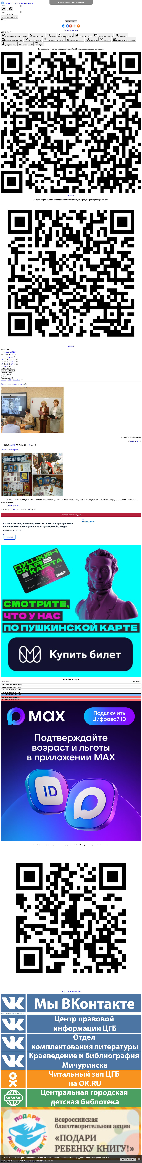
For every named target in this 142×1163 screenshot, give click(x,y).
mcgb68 (12, 445)
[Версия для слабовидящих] (3, 9)
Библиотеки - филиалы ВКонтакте (13, 1013)
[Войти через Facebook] (67, 26)
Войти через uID (71, 21)
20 (2, 364)
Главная (3, 380)
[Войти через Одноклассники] (78, 26)
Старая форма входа (71, 30)
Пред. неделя (6, 682)
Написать (9, 537)
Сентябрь (16, 380)
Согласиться (128, 1159)
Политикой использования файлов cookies (34, 1160)
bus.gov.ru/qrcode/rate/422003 (71, 991)
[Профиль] (10, 9)
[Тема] (7, 10)
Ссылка (71, 196)
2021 (9, 380)
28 (5, 366)
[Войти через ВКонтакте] (63, 26)
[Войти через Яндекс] (70, 26)
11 (14, 359)
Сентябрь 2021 (9, 352)
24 (12, 364)
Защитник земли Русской (10, 450)
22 (7, 364)
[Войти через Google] (74, 26)
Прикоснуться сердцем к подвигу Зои (14, 384)
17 (12, 361)
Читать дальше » (135, 441)
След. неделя (136, 682)
